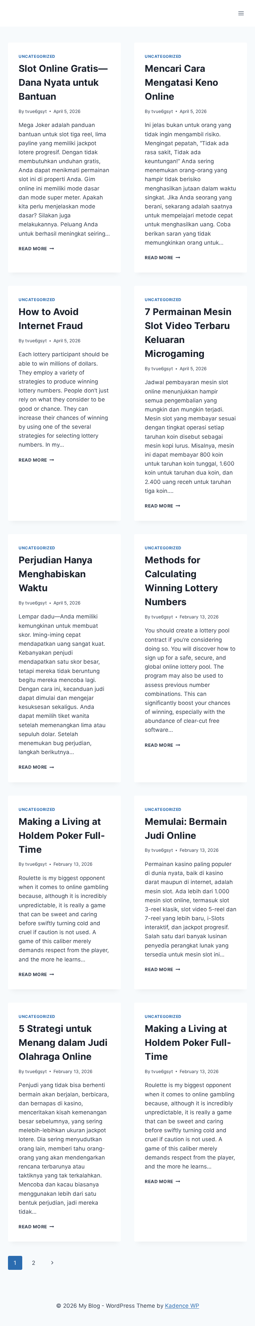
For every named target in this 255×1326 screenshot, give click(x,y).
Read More (36, 248)
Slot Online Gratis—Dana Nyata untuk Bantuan (63, 82)
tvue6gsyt (36, 111)
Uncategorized (37, 56)
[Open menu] (241, 13)
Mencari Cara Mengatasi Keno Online (181, 82)
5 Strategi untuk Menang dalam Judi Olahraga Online (63, 1042)
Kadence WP (182, 1305)
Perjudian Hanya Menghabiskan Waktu (55, 574)
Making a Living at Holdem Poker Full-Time (62, 835)
